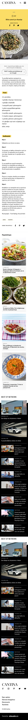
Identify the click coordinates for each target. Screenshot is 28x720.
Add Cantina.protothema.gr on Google (13, 72)
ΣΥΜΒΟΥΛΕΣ (6, 267)
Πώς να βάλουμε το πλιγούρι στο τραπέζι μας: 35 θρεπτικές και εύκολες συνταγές (13, 347)
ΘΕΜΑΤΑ (5, 306)
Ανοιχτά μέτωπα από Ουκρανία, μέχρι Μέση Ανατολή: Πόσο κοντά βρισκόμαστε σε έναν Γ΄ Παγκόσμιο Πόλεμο (20, 516)
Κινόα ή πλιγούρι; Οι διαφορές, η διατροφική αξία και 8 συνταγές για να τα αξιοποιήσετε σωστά (13, 271)
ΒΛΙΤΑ (4, 219)
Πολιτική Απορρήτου (8, 700)
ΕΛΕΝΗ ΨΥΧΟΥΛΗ (14, 23)
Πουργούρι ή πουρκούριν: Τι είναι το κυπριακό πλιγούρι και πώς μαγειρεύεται (13, 386)
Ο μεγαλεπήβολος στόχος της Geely (11, 441)
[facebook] (10, 25)
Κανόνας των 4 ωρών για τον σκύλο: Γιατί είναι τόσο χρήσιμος (20, 529)
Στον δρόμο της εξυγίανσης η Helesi (11, 418)
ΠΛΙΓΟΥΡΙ (10, 219)
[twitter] (18, 25)
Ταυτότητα (5, 705)
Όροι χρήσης (6, 697)
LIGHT (14, 12)
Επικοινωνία (6, 702)
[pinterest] (14, 25)
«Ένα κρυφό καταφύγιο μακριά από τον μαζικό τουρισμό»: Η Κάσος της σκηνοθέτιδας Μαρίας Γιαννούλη (21, 488)
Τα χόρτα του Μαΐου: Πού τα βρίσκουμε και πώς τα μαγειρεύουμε (13, 309)
